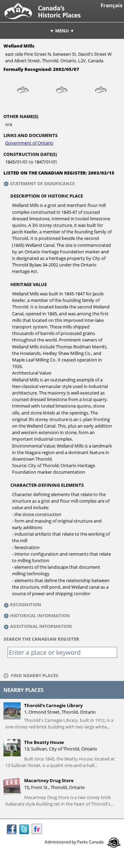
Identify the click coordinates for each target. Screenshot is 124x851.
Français (111, 5)
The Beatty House (44, 742)
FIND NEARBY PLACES (34, 675)
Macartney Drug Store (49, 780)
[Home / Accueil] (48, 20)
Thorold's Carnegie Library (53, 705)
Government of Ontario (29, 143)
